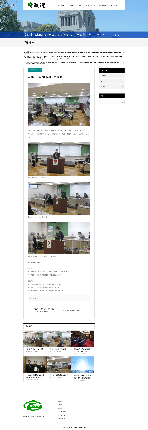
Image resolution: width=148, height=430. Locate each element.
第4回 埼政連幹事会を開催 (58, 349)
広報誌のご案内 (90, 5)
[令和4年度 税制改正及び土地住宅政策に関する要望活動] (35, 364)
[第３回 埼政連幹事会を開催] (59, 364)
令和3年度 (38, 70)
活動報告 (80, 5)
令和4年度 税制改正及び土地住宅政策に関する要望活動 (35, 376)
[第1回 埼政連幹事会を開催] (35, 339)
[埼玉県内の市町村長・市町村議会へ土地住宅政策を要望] (82, 364)
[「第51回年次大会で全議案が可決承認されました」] (82, 339)
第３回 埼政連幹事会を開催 (59, 375)
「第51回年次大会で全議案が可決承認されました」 (82, 350)
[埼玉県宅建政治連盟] (36, 5)
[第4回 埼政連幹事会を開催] (59, 339)
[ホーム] (24, 51)
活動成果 (71, 5)
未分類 (102, 81)
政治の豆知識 (102, 5)
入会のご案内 (113, 5)
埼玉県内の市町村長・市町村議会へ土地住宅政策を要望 (82, 377)
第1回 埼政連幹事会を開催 (35, 349)
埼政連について (61, 5)
